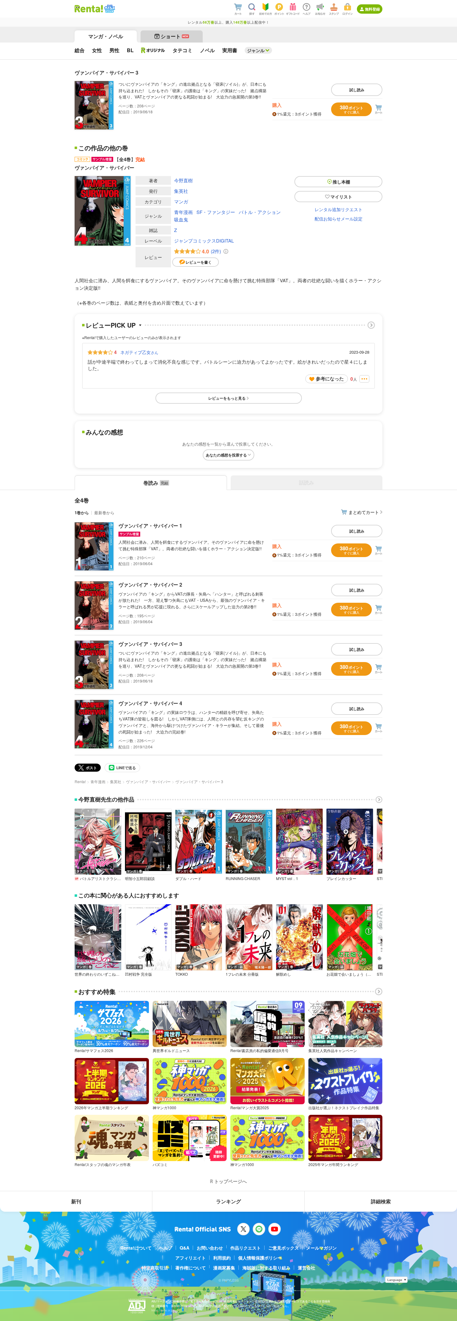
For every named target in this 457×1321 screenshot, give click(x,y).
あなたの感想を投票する (226, 455)
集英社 (181, 191)
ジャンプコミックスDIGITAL (204, 240)
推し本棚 (341, 182)
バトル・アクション (260, 212)
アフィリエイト (190, 1258)
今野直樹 (183, 180)
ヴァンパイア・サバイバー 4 (150, 703)
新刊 (76, 1201)
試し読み (356, 90)
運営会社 (306, 1267)
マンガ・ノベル (105, 36)
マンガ (181, 201)
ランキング (228, 1201)
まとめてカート (364, 512)
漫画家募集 (224, 1267)
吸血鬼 (181, 219)
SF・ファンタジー (215, 212)
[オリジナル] (153, 50)
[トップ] (89, 8)
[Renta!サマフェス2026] (109, 9)
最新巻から (104, 512)
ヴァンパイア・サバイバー (148, 781)
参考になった (330, 378)
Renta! (80, 781)
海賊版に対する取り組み (266, 1267)
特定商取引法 (155, 1267)
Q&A (184, 1248)
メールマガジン (321, 1248)
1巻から (82, 512)
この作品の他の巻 (103, 147)
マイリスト (341, 196)
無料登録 (372, 9)
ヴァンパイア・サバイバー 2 (150, 584)
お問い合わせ (210, 1248)
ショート (174, 36)
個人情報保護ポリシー (260, 1258)
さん (139, 352)
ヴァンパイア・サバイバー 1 (150, 525)
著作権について (190, 1267)
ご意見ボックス (283, 1248)
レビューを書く (199, 262)
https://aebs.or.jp (162, 1310)
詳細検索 (381, 1201)
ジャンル (256, 50)
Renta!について (136, 1248)
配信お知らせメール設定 (338, 219)
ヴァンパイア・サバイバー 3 (150, 643)
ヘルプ (165, 1248)
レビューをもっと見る (227, 398)
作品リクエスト (245, 1248)
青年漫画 (183, 212)
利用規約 (222, 1258)
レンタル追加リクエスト (338, 209)
